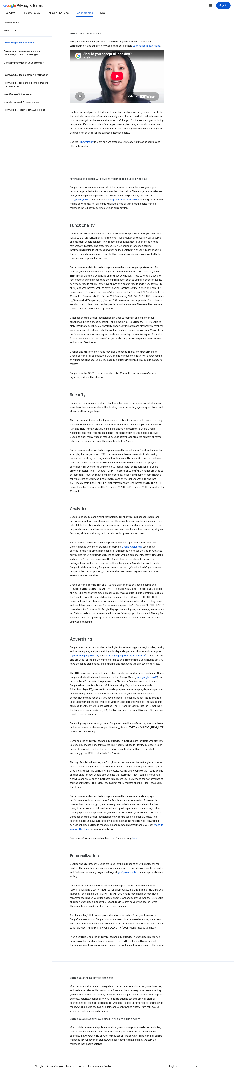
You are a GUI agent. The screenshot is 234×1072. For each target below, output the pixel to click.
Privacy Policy (31, 13)
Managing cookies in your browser (23, 62)
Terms (81, 1066)
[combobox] (184, 1066)
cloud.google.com (145, 677)
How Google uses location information (25, 74)
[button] (210, 5)
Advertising (10, 30)
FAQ (102, 13)
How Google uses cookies (18, 42)
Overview (9, 13)
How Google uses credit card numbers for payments (25, 84)
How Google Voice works (18, 94)
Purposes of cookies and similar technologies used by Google (22, 52)
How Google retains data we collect (24, 109)
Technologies (84, 13)
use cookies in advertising (146, 45)
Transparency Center (99, 1066)
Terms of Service (58, 13)
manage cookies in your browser (123, 199)
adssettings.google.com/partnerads (123, 655)
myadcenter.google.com (83, 655)
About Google (55, 1066)
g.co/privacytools (79, 199)
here (134, 838)
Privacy (70, 1066)
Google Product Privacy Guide (21, 101)
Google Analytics (131, 546)
